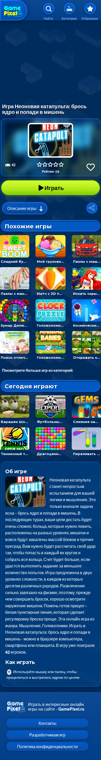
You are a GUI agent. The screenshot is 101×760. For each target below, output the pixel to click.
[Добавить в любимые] (90, 167)
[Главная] (13, 10)
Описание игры (22, 208)
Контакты (47, 723)
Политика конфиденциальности (47, 746)
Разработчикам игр (47, 734)
